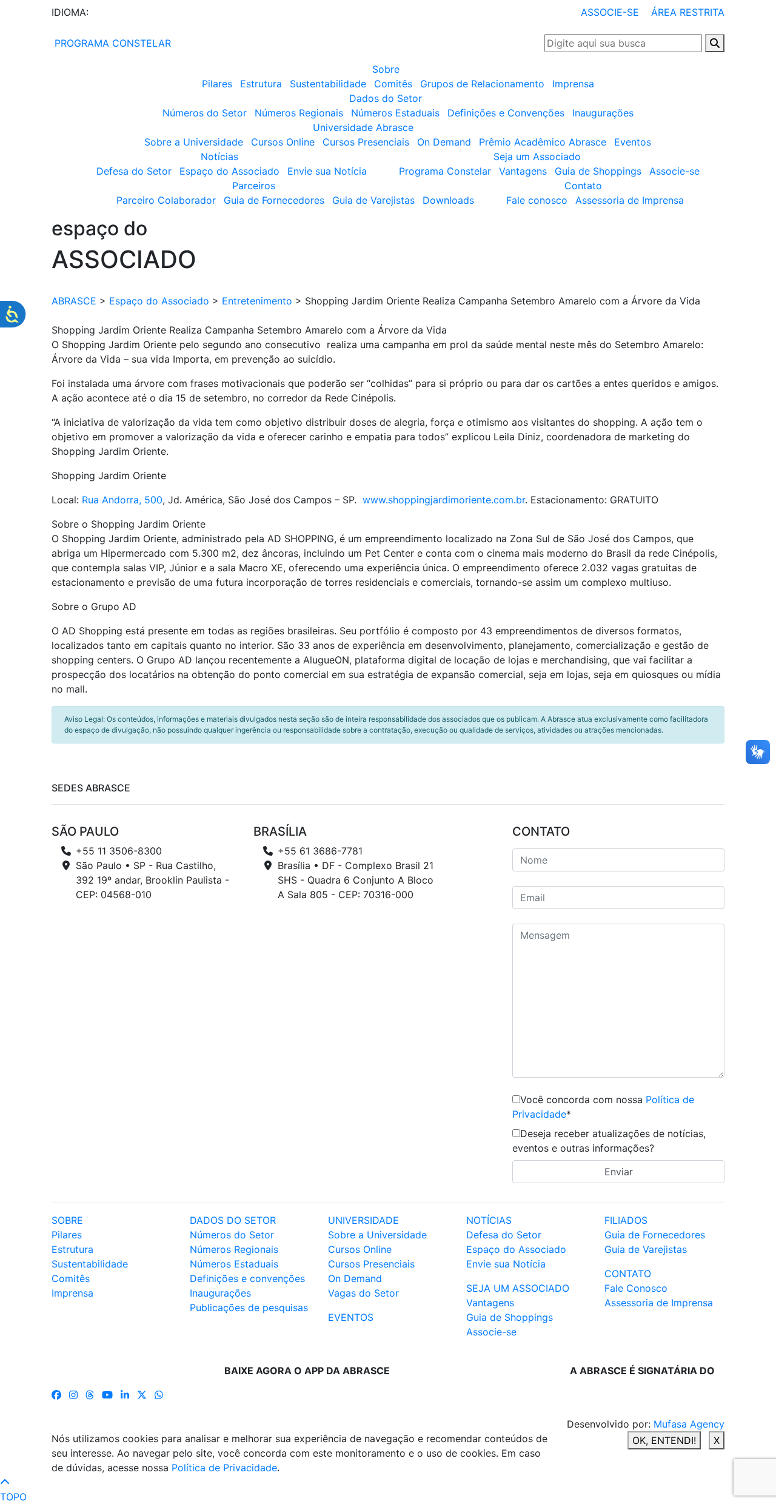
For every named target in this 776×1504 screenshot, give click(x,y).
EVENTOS (350, 1317)
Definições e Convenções (505, 113)
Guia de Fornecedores (274, 200)
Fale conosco (536, 200)
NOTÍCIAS (489, 1220)
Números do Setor (204, 113)
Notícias (219, 156)
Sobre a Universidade (193, 142)
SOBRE (67, 1220)
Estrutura (261, 84)
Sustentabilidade (328, 84)
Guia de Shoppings (598, 171)
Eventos (632, 142)
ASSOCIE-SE (610, 12)
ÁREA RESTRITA (687, 12)
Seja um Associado (537, 156)
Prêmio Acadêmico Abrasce (542, 142)
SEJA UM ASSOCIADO (517, 1288)
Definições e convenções (247, 1278)
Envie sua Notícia (327, 171)
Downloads (448, 200)
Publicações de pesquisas (249, 1307)
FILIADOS (625, 1220)
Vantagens (523, 171)
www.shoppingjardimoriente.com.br (444, 500)
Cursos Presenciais (366, 142)
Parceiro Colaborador (166, 200)
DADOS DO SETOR (233, 1220)
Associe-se (674, 171)
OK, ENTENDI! (664, 1440)
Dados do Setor (385, 98)
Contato (583, 186)
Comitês (393, 84)
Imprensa (573, 84)
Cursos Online (283, 142)
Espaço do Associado (229, 171)
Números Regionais (299, 113)
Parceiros (253, 186)
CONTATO (627, 1273)
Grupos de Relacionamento (482, 84)
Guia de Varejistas (373, 200)
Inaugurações (603, 113)
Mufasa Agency (689, 1424)
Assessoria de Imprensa (629, 200)
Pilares (217, 84)
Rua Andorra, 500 (122, 500)
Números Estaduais (395, 113)
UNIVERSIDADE (363, 1220)
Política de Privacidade (224, 1468)
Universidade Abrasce (363, 127)
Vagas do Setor (363, 1293)
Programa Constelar (445, 171)
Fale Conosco (635, 1288)
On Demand (444, 142)
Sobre (386, 69)
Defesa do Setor (134, 171)
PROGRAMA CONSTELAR (111, 43)
